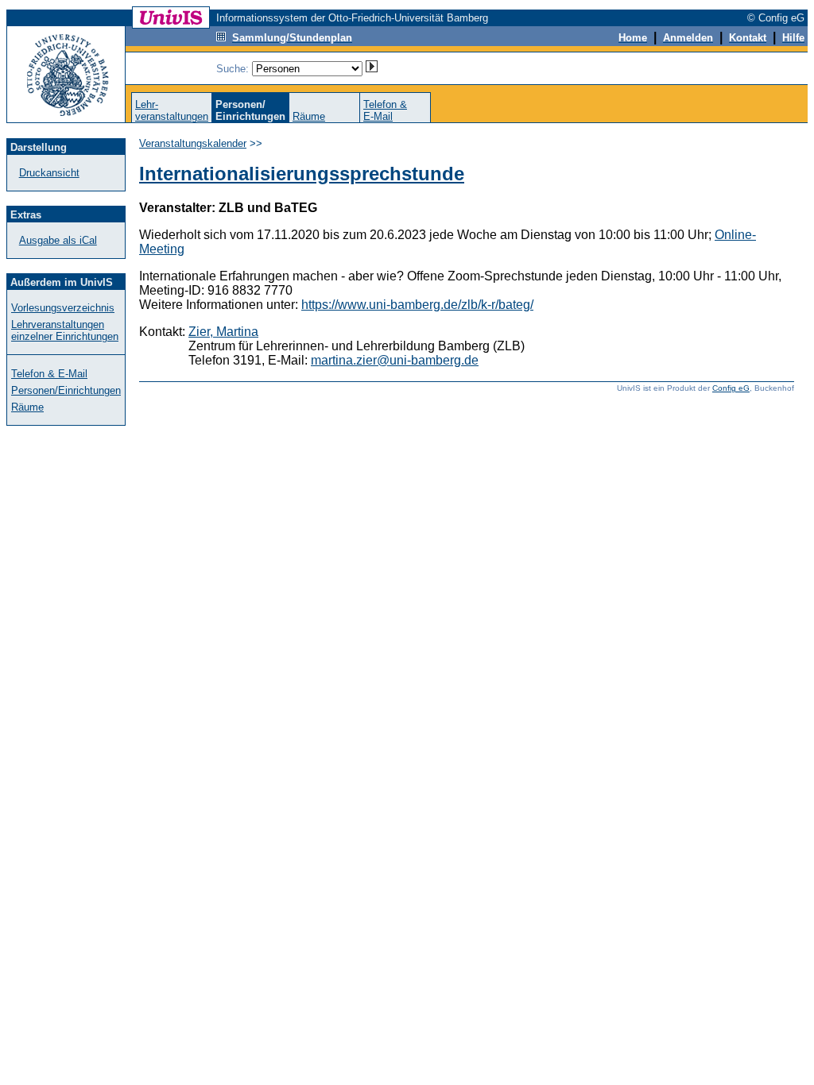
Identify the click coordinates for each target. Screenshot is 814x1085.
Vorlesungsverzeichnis (62, 308)
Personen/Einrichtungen (66, 390)
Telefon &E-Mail (385, 110)
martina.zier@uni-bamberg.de (395, 360)
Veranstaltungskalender (192, 143)
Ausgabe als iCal (58, 240)
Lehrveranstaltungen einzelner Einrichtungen (64, 330)
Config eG (731, 388)
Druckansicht (49, 173)
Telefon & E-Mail (49, 374)
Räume (309, 116)
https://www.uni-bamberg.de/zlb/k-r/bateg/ (417, 304)
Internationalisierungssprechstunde (301, 173)
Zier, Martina (223, 331)
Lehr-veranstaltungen (171, 110)
